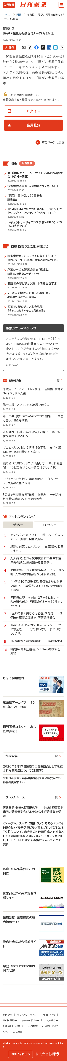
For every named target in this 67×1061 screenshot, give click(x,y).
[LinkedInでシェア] (49, 47)
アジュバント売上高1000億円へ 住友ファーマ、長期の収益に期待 (32, 481)
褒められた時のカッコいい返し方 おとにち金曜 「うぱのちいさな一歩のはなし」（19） (32, 465)
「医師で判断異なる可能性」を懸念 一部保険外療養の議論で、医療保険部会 (32, 496)
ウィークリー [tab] (49, 525)
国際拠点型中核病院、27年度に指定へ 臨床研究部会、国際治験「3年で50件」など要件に (36, 601)
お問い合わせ (19, 1054)
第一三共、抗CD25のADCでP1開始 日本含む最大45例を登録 (33, 418)
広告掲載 (33, 1026)
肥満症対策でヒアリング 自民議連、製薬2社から (36, 548)
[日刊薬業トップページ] (33, 5)
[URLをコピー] (30, 47)
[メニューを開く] (61, 5)
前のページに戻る (53, 142)
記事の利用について (13, 1026)
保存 (11, 47)
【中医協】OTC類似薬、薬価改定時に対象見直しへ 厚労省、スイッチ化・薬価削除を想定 (36, 585)
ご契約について (50, 1026)
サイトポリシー (10, 1020)
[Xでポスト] (43, 47)
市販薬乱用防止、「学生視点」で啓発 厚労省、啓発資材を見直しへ (32, 434)
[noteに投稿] (62, 47)
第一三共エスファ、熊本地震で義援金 (28, 404)
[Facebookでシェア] (36, 47)
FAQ (5, 1031)
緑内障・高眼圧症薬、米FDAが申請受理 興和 (37, 651)
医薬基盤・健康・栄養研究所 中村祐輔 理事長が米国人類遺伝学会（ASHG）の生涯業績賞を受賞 (33, 811)
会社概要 (17, 1031)
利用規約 (7, 1015)
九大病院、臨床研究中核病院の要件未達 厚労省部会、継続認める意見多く (37, 560)
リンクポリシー (51, 1020)
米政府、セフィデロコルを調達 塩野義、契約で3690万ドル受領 (33, 391)
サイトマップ (49, 1015)
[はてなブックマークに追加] (55, 47)
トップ (7, 15)
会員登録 (9, 4)
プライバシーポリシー (28, 1015)
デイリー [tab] (18, 525)
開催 (18, 15)
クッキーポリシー (30, 1020)
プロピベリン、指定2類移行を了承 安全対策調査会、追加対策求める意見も (32, 449)
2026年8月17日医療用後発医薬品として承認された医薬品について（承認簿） (33, 768)
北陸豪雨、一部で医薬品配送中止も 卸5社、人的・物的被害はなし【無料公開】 (37, 572)
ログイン (34, 111)
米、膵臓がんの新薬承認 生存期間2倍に (37, 641)
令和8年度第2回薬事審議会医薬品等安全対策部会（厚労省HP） (32, 780)
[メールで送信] (24, 47)
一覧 (57, 380)
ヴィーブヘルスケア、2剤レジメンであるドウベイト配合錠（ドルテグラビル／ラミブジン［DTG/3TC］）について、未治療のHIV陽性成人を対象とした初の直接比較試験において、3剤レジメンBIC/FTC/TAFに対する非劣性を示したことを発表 (33, 834)
